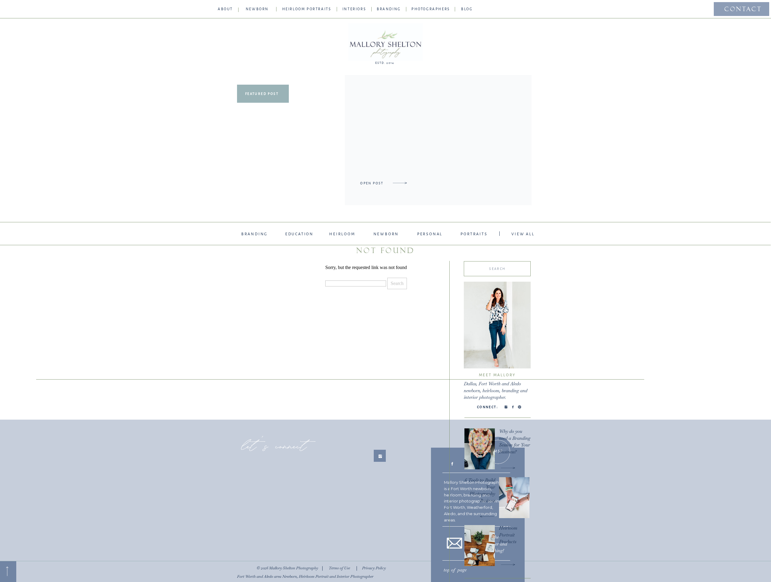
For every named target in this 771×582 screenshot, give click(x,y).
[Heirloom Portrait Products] (508, 564)
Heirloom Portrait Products (508, 534)
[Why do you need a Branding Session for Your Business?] (508, 467)
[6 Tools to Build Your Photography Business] (487, 516)
